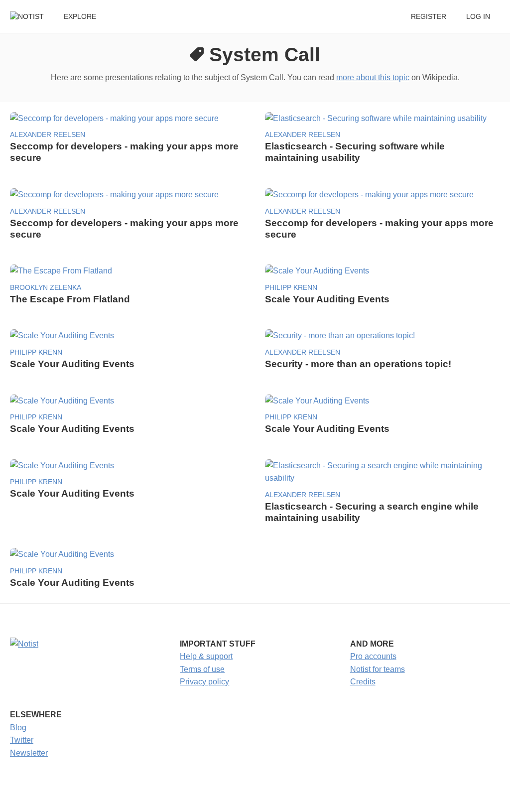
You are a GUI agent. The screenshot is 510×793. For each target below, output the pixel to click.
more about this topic (372, 77)
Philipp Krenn (291, 287)
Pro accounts (373, 656)
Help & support (206, 656)
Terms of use (202, 669)
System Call (264, 54)
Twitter (21, 740)
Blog (18, 727)
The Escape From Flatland (70, 299)
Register (428, 16)
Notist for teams (377, 669)
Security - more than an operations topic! (358, 364)
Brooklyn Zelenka (45, 287)
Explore (80, 16)
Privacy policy (204, 681)
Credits (363, 681)
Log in (478, 16)
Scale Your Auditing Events (327, 299)
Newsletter (29, 753)
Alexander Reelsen (47, 134)
